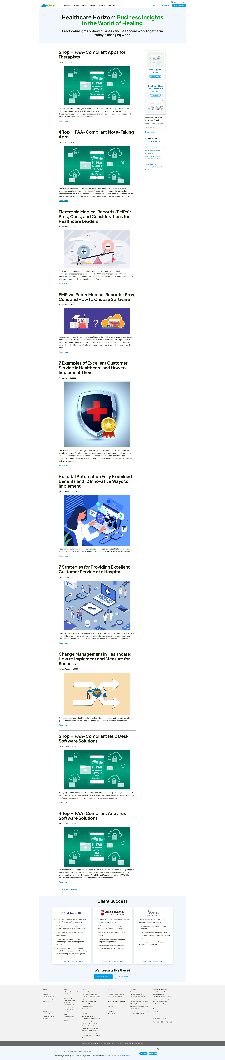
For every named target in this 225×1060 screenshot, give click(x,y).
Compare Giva (111, 991)
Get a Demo (155, 95)
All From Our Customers (113, 1013)
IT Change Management (48, 1016)
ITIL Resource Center (135, 1008)
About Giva (155, 1011)
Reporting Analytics (69, 1004)
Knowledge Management (70, 1007)
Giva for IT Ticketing (69, 1016)
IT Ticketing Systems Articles (137, 1004)
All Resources (133, 1016)
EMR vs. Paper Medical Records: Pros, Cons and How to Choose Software (97, 297)
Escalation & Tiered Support (89, 1030)
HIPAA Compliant (68, 998)
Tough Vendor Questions (159, 994)
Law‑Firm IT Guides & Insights (160, 1004)
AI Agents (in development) (70, 995)
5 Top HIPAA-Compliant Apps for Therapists (92, 54)
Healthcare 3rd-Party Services (89, 994)
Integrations (67, 1011)
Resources (111, 5)
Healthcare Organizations (88, 991)
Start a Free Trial (103, 976)
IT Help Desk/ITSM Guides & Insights (162, 996)
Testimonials (111, 1011)
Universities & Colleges (88, 1004)
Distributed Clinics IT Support (89, 1023)
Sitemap (120, 1043)
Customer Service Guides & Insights (162, 999)
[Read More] (63, 121)
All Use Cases (85, 1037)
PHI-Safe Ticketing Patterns (89, 1021)
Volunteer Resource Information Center (140, 1011)
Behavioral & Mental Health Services (91, 996)
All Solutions (85, 1008)
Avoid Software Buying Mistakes (161, 991)
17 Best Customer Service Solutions (116, 994)
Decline (153, 1053)
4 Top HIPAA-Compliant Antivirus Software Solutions (92, 816)
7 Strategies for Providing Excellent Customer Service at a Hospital (94, 569)
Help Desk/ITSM (47, 1013)
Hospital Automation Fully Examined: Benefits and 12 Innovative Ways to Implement (96, 481)
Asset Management (68, 1009)
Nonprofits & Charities (87, 1006)
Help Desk (45, 994)
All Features (67, 1023)
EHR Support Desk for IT (88, 1016)
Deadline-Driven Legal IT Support (90, 1033)
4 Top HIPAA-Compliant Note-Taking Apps (96, 134)
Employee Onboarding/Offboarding (91, 1035)
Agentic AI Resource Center (137, 994)
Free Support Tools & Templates (138, 996)
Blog (131, 991)
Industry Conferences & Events (137, 1013)
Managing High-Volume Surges (90, 1028)
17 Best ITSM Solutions (113, 999)
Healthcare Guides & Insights (160, 1001)
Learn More (64, 961)
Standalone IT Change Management (51, 999)
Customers (101, 5)
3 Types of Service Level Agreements (152, 143)
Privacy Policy (86, 1043)
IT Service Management (48, 996)
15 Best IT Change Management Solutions (118, 1001)
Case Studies (111, 1009)
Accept (143, 1053)
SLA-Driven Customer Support (89, 1025)
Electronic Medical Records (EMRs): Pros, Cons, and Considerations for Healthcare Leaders (95, 216)
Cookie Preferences (109, 1043)
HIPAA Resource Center (136, 999)
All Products (46, 1001)
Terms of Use (96, 1043)
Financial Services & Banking (89, 1001)
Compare (92, 5)
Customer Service (47, 991)
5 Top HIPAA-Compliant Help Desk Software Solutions (93, 738)
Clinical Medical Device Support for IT (91, 1018)
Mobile (65, 1014)
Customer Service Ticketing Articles (139, 1006)
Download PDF (77, 961)
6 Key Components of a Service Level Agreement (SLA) (155, 149)
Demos (84, 5)
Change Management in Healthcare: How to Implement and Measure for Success (95, 658)
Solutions (76, 5)
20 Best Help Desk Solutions (115, 996)
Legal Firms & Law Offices (88, 999)
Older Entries (71, 890)
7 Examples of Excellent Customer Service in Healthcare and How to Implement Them (93, 367)
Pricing (155, 5)
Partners (155, 1013)
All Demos (45, 1018)
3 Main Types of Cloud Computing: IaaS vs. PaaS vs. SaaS (154, 167)
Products (67, 5)
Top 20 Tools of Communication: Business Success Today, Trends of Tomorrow (153, 157)
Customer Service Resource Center (139, 1001)
